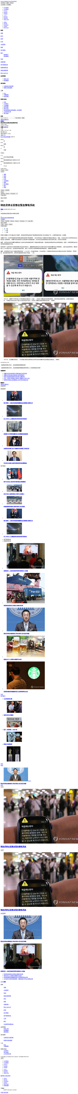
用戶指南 (6, 113)
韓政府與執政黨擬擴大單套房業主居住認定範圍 (13, 783)
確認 (2, 201)
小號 (7, 229)
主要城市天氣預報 (8, 86)
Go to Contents (4, 1)
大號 (7, 232)
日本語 (5, 1067)
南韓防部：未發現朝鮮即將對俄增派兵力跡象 (13, 971)
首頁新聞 (3, 913)
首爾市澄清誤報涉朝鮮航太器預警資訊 (14, 375)
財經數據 (6, 80)
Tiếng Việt (6, 1073)
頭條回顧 (3, 62)
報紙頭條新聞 (4, 70)
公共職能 (6, 105)
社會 (2, 41)
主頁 (2, 981)
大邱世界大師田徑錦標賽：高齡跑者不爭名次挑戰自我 (18, 979)
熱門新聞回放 (4, 64)
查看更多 (5, 127)
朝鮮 (2, 47)
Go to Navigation (12, 1)
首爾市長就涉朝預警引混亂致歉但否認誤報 (15, 373)
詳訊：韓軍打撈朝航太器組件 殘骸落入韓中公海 (17, 378)
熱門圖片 (3, 696)
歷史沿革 (6, 108)
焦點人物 (6, 79)
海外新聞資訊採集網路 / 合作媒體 (13, 110)
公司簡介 (6, 103)
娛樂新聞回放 (4, 67)
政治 (2, 36)
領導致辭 (6, 107)
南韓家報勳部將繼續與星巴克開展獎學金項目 (16, 977)
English (5, 1066)
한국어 (5, 1064)
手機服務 (6, 94)
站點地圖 (6, 96)
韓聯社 (2, 121)
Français (6, 1071)
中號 (7, 230)
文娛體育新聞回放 (8, 1024)
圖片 (2, 53)
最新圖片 (6, 54)
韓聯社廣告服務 (8, 87)
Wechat (5, 23)
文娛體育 (3, 44)
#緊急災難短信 (5, 119)
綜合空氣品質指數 (5, 136)
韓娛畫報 (6, 56)
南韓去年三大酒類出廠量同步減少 (13, 975)
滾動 (2, 33)
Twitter (5, 26)
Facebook (6, 25)
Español (6, 1070)
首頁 (5, 102)
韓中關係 (3, 50)
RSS (5, 93)
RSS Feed (6, 27)
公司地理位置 (7, 111)
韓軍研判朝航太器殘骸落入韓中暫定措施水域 (16, 380)
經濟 (2, 38)
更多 (2, 694)
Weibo (5, 22)
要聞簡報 (6, 1032)
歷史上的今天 (4, 73)
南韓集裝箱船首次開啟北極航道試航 (13, 974)
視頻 (2, 59)
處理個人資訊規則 (5, 1075)
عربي (5, 1069)
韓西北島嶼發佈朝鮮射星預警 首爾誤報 (14, 376)
